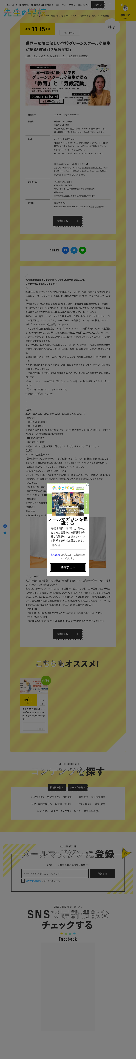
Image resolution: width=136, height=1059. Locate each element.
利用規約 (55, 555)
